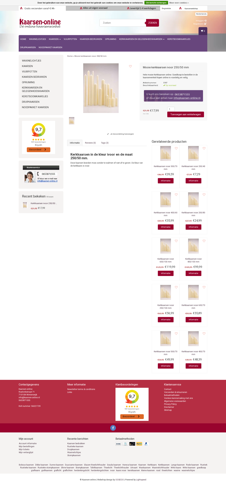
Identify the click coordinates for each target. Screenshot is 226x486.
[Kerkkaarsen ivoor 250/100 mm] (165, 292)
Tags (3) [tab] (105, 143)
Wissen (49, 196)
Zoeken (152, 22)
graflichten (68, 470)
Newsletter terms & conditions (81, 389)
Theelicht (108, 467)
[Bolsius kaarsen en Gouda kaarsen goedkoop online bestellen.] (40, 22)
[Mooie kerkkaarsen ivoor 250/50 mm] (101, 88)
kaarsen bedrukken (91, 39)
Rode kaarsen (192, 465)
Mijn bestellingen (26, 446)
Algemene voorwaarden (175, 401)
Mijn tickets (24, 449)
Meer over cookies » (179, 3)
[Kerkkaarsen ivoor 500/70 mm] (165, 338)
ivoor (112, 470)
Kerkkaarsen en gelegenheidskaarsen (141, 39)
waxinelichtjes (188, 470)
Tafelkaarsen (96, 467)
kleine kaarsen (148, 470)
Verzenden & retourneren (175, 392)
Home (23, 39)
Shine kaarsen (67, 467)
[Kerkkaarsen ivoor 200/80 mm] (193, 199)
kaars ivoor (121, 470)
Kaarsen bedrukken (76, 443)
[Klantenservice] (41, 174)
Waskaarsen (145, 467)
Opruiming (110, 39)
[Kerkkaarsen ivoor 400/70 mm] (193, 338)
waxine (177, 470)
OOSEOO (119, 480)
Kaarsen (54, 39)
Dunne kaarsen (57, 465)
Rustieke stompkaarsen (49, 467)
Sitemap (168, 410)
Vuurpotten (70, 39)
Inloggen (200, 21)
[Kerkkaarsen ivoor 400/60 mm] (165, 199)
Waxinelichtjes (37, 39)
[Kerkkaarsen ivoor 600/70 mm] (193, 292)
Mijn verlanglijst (26, 452)
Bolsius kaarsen (26, 465)
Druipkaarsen (28, 47)
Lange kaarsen (178, 465)
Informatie (165, 181)
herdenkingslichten (100, 470)
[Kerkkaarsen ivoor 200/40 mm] (193, 153)
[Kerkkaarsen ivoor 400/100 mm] (193, 246)
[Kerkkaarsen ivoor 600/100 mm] (165, 246)
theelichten (167, 470)
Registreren (198, 24)
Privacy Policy (170, 404)
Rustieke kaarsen (75, 446)
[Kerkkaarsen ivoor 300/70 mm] (165, 153)
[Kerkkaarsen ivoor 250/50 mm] (25, 205)
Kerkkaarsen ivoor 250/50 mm (45, 203)
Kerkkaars (152, 465)
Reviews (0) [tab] (90, 143)
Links (69, 392)
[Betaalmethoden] (132, 444)
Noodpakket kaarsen (50, 47)
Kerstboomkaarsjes (178, 39)
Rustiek (203, 465)
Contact (167, 389)
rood (158, 470)
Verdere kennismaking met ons (178, 398)
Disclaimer (169, 407)
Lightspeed (141, 480)
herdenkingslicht (82, 470)
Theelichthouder (121, 467)
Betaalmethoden (172, 395)
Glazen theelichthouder (95, 465)
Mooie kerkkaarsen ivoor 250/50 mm (90, 56)
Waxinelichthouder (160, 467)
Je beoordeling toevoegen (122, 134)
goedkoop (201, 467)
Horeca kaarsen (129, 465)
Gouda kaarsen (114, 465)
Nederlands (201, 14)
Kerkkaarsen (164, 465)
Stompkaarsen (74, 455)
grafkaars (35, 470)
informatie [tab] (75, 143)
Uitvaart (133, 467)
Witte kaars (176, 467)
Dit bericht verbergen (156, 3)
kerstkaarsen (134, 470)
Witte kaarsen (189, 467)
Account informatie (28, 443)
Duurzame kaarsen (74, 465)
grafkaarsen (46, 470)
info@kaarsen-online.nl (29, 397)
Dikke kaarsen (41, 465)
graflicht (57, 470)
